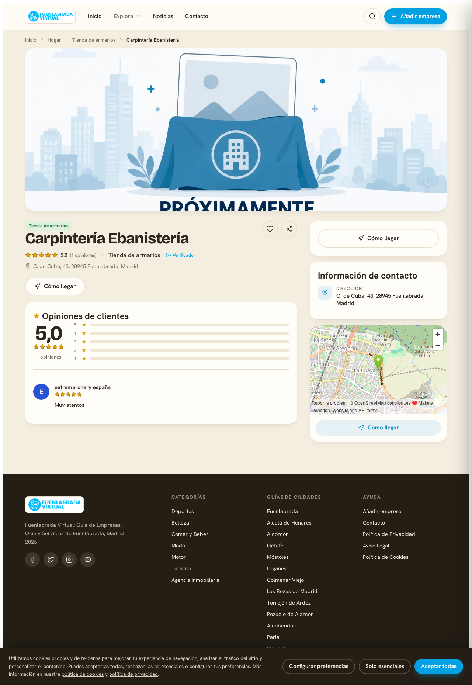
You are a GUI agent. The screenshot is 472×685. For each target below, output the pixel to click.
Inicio (95, 16)
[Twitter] (51, 559)
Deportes (182, 511)
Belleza (180, 522)
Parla (273, 636)
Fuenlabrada (282, 511)
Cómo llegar (60, 286)
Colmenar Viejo (285, 579)
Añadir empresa (420, 16)
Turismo (181, 568)
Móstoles (278, 556)
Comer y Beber (189, 533)
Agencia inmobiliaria (195, 579)
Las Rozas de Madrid (292, 591)
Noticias (163, 16)
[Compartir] (289, 229)
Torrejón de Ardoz (289, 602)
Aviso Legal (376, 545)
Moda (178, 545)
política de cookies (83, 674)
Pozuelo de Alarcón (290, 613)
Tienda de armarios (93, 40)
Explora (123, 16)
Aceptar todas (439, 666)
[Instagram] (69, 559)
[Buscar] (372, 16)
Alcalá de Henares (289, 522)
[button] (236, 129)
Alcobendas (281, 625)
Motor (178, 556)
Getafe (275, 545)
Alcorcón (278, 533)
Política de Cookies (386, 556)
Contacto (196, 16)
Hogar (54, 40)
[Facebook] (32, 559)
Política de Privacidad (389, 533)
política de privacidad (133, 674)
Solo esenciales (384, 666)
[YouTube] (87, 559)
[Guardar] (270, 229)
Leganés (277, 568)
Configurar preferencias (318, 666)
